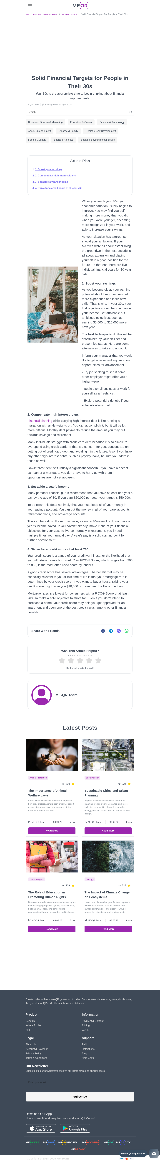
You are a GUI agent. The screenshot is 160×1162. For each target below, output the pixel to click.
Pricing (86, 1025)
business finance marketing (45, 14)
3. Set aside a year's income (51, 182)
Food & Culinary (37, 139)
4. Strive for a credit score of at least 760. (59, 188)
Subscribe (80, 1096)
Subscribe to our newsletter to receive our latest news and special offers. (65, 1071)
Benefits (30, 1021)
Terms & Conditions (36, 1058)
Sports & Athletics (63, 139)
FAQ (84, 1044)
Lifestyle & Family (68, 131)
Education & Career (81, 122)
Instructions (88, 1049)
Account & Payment (37, 1049)
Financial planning (40, 420)
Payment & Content (92, 1021)
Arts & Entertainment (39, 131)
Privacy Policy (33, 1053)
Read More (51, 830)
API (28, 1030)
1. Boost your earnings (48, 169)
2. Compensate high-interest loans (55, 175)
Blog (28, 14)
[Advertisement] (80, 40)
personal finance (69, 14)
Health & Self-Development (101, 131)
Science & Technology (112, 122)
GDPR (85, 1030)
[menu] (30, 6)
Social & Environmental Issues (98, 139)
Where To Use (33, 1025)
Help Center (88, 1058)
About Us (31, 1044)
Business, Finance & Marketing (45, 122)
